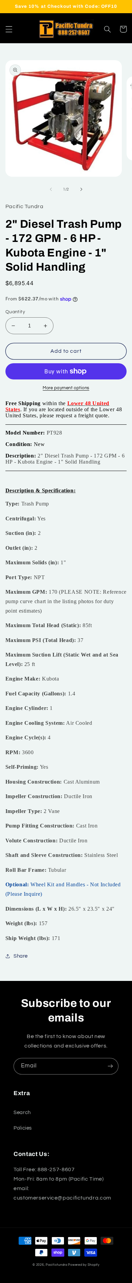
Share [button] (21, 956)
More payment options (66, 388)
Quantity (15, 312)
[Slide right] (81, 189)
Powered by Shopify (83, 1264)
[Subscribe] (110, 1066)
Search (22, 1112)
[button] (9, 29)
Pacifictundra (56, 1264)
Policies (23, 1128)
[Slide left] (50, 189)
